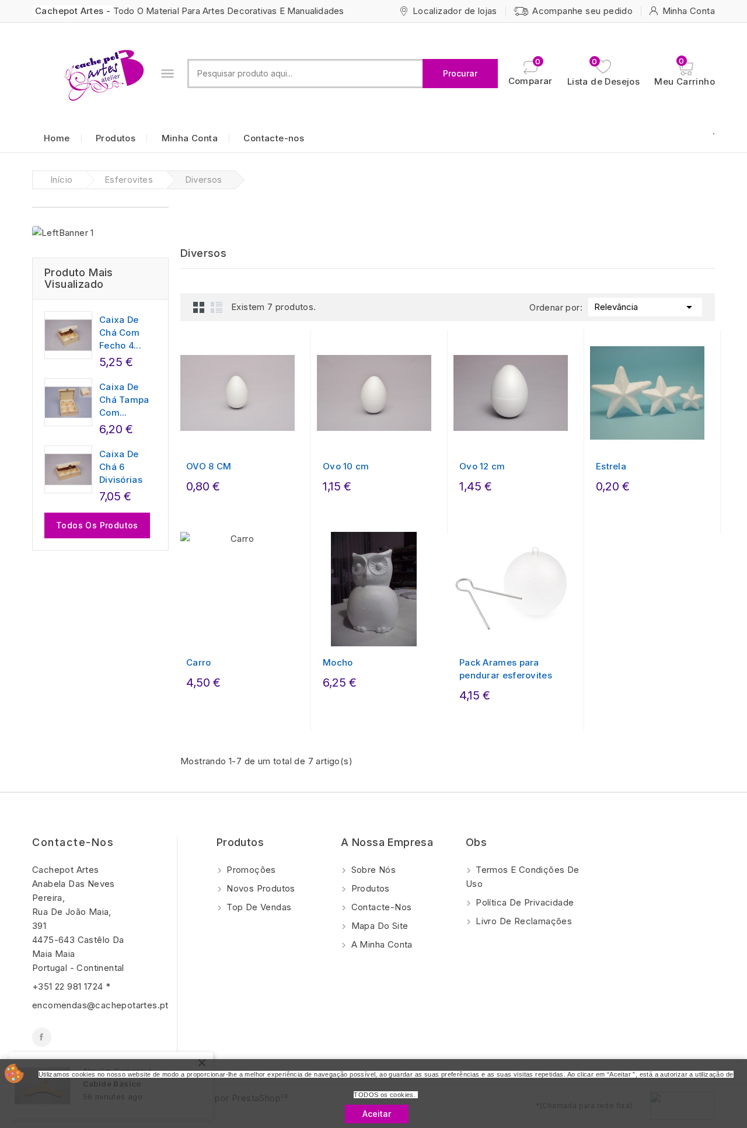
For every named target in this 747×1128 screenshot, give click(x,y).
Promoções (250, 869)
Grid (199, 307)
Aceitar (376, 1114)
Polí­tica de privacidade (523, 902)
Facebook (41, 1037)
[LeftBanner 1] (63, 232)
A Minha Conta (380, 944)
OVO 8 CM (208, 466)
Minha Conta (190, 138)
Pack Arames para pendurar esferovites (505, 669)
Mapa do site (378, 925)
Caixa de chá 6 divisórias (120, 466)
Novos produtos (259, 888)
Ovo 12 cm (482, 466)
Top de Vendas (258, 907)
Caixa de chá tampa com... (124, 399)
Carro (198, 662)
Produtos (115, 138)
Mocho (338, 662)
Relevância (645, 307)
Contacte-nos (273, 138)
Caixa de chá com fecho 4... (120, 332)
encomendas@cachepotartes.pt (100, 1005)
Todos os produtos (97, 525)
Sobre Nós (372, 869)
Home (57, 138)
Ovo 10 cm (346, 466)
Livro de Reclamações (522, 921)
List (216, 307)
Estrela (611, 466)
